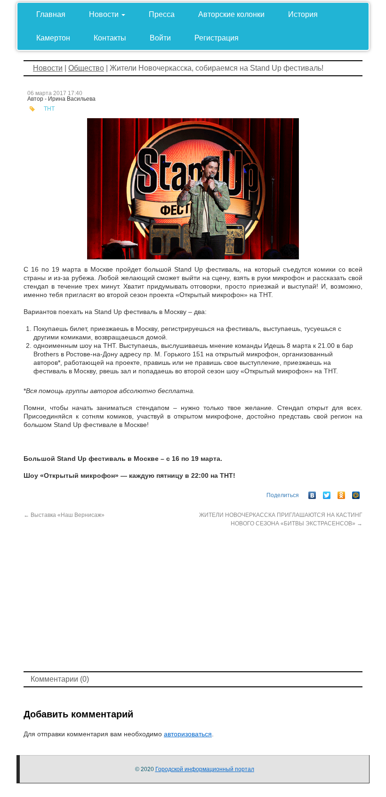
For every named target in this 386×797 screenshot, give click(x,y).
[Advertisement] (193, 598)
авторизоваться (188, 734)
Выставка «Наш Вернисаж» (64, 515)
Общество (86, 68)
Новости (105, 14)
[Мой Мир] (356, 493)
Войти (160, 38)
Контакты (110, 38)
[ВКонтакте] (312, 493)
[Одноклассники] (341, 493)
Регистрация (216, 38)
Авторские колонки (231, 14)
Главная (50, 14)
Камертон (53, 38)
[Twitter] (327, 493)
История (303, 14)
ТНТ (49, 108)
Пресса (162, 14)
